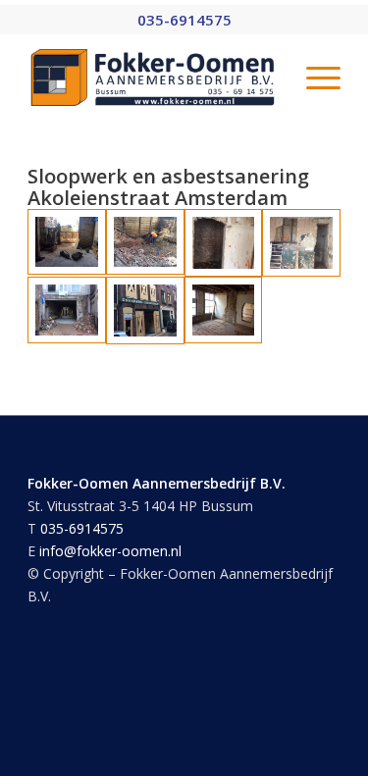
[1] (66, 243)
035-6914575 (82, 528)
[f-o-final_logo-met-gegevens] (152, 77)
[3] (223, 243)
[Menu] (314, 77)
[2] (145, 243)
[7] (223, 310)
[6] (145, 310)
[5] (66, 310)
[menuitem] (314, 77)
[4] (301, 243)
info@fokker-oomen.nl (110, 551)
